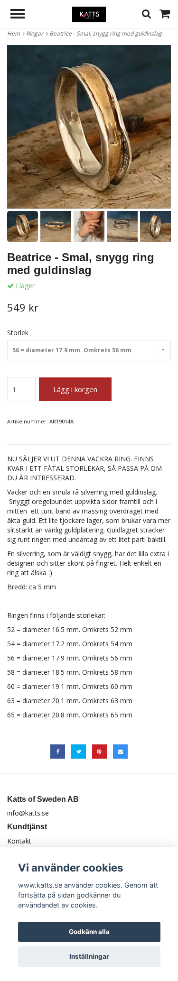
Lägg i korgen (75, 389)
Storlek (17, 332)
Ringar (36, 33)
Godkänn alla (89, 931)
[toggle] (22, 15)
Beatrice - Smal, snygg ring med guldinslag (106, 33)
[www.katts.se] (88, 13)
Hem (15, 33)
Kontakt (19, 840)
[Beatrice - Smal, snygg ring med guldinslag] (89, 127)
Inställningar (89, 956)
